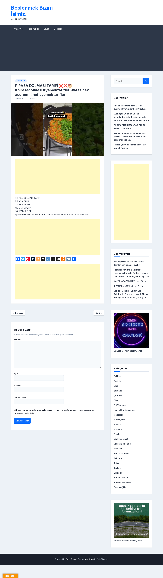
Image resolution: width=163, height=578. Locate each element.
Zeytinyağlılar (120, 487)
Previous (18, 313)
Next (99, 313)
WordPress (71, 559)
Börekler (118, 390)
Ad (16, 374)
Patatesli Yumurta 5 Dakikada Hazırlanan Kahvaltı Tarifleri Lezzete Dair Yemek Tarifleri (131, 273)
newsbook (89, 559)
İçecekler (118, 415)
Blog (116, 386)
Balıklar (117, 376)
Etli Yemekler (120, 405)
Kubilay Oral (143, 276)
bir (33, 99)
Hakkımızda (33, 29)
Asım (140, 286)
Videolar (21, 81)
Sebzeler (118, 458)
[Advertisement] (81, 52)
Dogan (142, 297)
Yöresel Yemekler (122, 482)
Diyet (46, 29)
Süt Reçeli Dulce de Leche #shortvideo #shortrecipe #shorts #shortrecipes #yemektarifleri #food (131, 117)
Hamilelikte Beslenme (124, 410)
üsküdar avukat (133, 265)
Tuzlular (117, 468)
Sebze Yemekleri (122, 453)
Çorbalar (118, 395)
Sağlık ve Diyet (121, 439)
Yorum (17, 340)
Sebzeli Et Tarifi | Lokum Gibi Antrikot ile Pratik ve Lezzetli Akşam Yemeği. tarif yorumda (131, 294)
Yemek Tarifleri (121, 477)
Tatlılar (117, 463)
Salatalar (118, 448)
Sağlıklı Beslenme (122, 443)
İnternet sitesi (20, 397)
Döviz (143, 281)
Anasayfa (18, 29)
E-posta (18, 386)
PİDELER (118, 429)
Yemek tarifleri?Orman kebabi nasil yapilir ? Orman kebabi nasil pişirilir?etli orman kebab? (131, 136)
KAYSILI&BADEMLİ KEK (125, 281)
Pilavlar (117, 434)
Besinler (58, 29)
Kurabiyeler (119, 419)
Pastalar (117, 424)
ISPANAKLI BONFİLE (123, 286)
